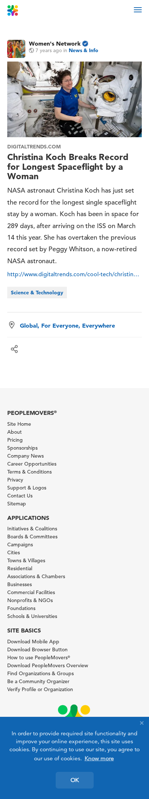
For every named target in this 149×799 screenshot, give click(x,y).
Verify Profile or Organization (40, 689)
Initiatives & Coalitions (32, 528)
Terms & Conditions (29, 471)
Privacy (15, 479)
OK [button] (75, 780)
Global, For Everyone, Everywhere (67, 325)
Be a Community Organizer (38, 681)
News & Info (83, 50)
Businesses (19, 584)
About (14, 432)
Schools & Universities (32, 616)
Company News (25, 456)
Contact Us (20, 495)
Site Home (19, 424)
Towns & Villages (26, 560)
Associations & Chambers (36, 576)
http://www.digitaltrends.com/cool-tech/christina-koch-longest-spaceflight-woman (74, 274)
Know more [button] (99, 758)
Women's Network (55, 43)
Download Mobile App (33, 641)
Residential (19, 568)
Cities (13, 552)
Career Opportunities (31, 464)
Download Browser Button (37, 649)
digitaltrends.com (34, 146)
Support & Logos (26, 487)
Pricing (15, 440)
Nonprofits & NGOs (30, 600)
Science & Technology (37, 292)
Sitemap (16, 503)
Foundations (21, 608)
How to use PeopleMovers (38, 657)
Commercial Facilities (31, 592)
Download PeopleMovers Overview (47, 665)
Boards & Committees (32, 536)
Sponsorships (22, 448)
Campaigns (20, 544)
